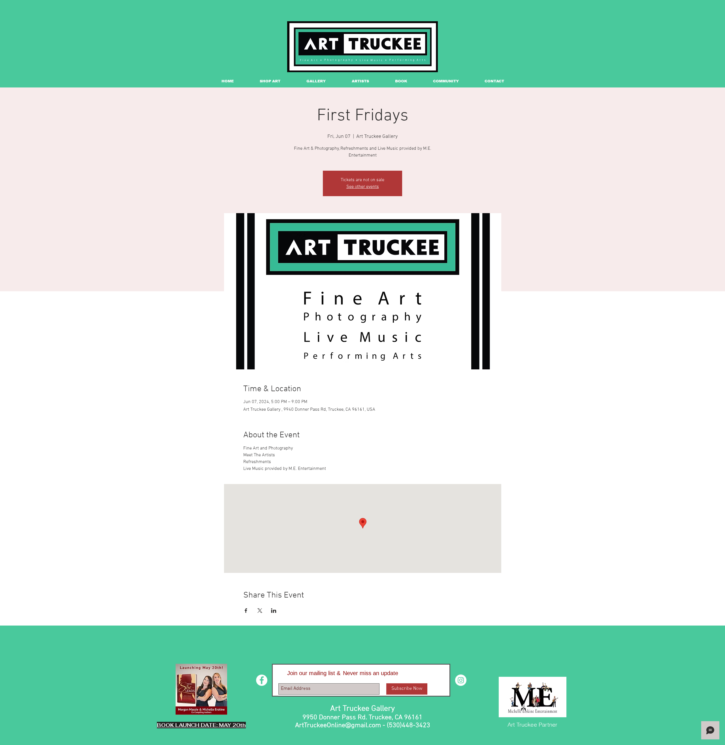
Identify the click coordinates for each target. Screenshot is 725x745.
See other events (362, 187)
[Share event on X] (260, 610)
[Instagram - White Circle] (460, 680)
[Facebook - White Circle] (261, 680)
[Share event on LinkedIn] (273, 610)
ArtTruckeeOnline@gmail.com (338, 725)
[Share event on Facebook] (246, 610)
